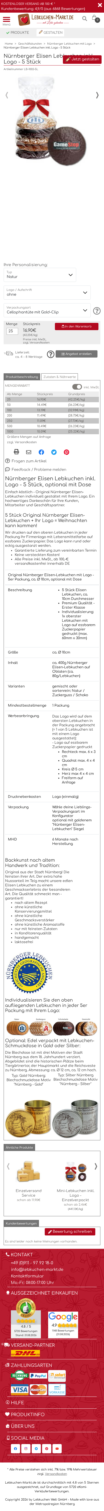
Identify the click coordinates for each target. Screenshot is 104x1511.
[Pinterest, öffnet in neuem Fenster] (66, 452)
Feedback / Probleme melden (38, 470)
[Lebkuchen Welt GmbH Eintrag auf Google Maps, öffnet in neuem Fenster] (63, 1317)
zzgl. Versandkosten (22, 442)
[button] (22, 376)
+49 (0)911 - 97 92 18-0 (32, 1263)
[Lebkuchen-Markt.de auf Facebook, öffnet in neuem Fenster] (15, 1448)
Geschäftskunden (30, 43)
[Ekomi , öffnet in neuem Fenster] (26, 1318)
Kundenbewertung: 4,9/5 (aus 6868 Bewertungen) (43, 9)
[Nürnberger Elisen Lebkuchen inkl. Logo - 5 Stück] (50, 120)
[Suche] (85, 20)
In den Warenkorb (77, 326)
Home (9, 43)
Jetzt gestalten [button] (85, 59)
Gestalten (53, 32)
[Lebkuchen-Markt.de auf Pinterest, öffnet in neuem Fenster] (46, 1448)
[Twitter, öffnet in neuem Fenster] (54, 452)
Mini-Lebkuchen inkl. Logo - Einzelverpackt (75, 1195)
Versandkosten (40, 342)
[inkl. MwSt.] (77, 387)
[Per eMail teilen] (28, 452)
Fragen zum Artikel (28, 461)
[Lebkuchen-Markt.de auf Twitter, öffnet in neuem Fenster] (36, 1448)
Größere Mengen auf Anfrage (29, 437)
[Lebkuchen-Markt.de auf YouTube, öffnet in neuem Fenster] (57, 1448)
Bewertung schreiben (72, 1232)
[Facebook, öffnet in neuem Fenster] (41, 452)
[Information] (96, 311)
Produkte (19, 32)
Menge (11, 324)
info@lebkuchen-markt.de (37, 1269)
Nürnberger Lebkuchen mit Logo (69, 43)
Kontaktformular (27, 1276)
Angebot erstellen (78, 354)
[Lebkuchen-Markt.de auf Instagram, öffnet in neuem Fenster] (25, 1448)
